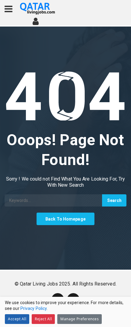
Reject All (43, 319)
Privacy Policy (33, 308)
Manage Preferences (79, 319)
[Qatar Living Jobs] (37, 9)
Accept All (17, 319)
